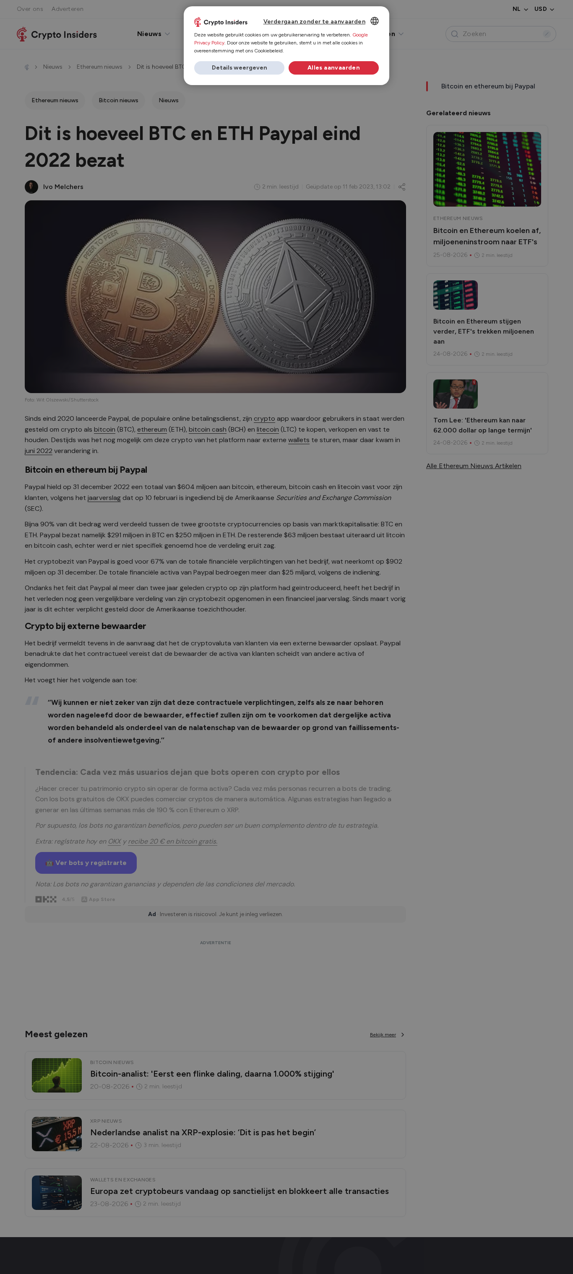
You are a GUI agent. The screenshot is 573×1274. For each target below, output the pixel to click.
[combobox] (374, 21)
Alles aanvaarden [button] (333, 67)
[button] (239, 68)
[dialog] (286, 45)
